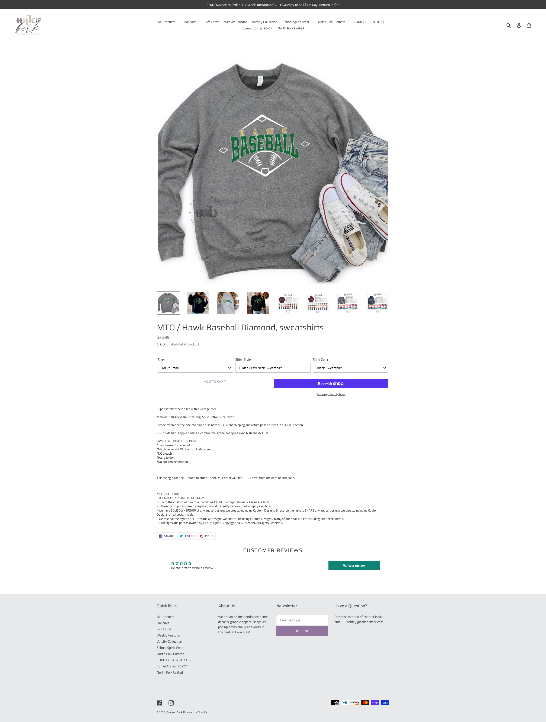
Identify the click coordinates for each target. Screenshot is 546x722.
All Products (165, 616)
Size (161, 359)
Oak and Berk (174, 712)
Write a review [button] (354, 565)
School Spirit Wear (170, 647)
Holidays (163, 622)
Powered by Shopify (195, 712)
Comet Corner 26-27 (172, 666)
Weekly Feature (168, 635)
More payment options (331, 394)
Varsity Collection (169, 641)
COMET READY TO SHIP (174, 660)
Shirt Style (243, 359)
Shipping (162, 344)
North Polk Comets (170, 653)
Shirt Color (320, 359)
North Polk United (170, 672)
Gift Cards (164, 629)
